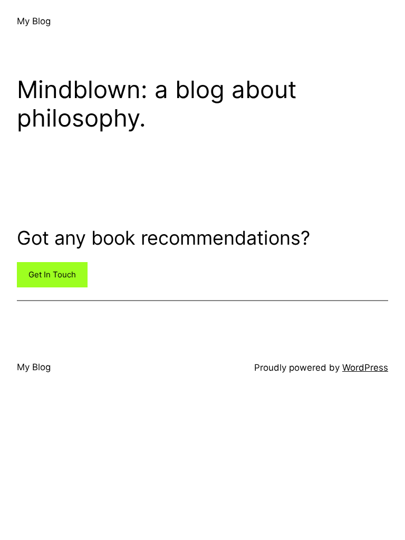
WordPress (365, 367)
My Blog (34, 21)
